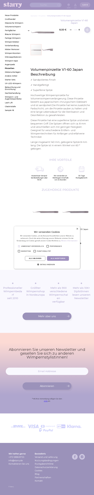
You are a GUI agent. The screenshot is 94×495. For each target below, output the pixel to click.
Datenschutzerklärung (46, 467)
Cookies (38, 470)
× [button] (77, 229)
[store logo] (13, 5)
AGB (46, 401)
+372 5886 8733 (16, 457)
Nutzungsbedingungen (47, 460)
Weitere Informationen (69, 241)
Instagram (82, 457)
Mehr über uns (47, 316)
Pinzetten (42, 16)
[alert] (47, 247)
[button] (47, 50)
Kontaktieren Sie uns (19, 464)
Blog (37, 474)
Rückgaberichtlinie (44, 464)
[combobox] (46, 5)
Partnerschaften (43, 477)
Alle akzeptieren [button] (58, 258)
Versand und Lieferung (46, 457)
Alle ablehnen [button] (35, 258)
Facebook (74, 457)
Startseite (34, 16)
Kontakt (39, 481)
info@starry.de (16, 460)
